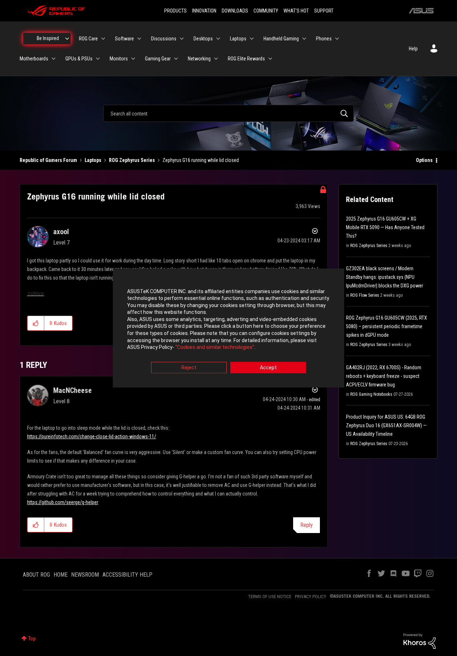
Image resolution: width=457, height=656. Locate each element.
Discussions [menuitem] (163, 38)
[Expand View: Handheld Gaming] (304, 39)
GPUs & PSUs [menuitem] (78, 58)
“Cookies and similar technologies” (214, 347)
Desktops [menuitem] (203, 38)
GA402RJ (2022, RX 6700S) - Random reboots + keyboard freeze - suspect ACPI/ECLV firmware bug (383, 376)
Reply (306, 525)
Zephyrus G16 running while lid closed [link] (200, 160)
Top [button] (32, 638)
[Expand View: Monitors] (133, 59)
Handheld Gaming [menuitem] (281, 38)
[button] (35, 323)
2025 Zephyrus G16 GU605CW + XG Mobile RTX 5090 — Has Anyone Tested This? (385, 227)
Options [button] (424, 160)
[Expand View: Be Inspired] (67, 38)
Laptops (93, 160)
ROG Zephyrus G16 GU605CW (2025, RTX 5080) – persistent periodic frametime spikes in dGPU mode (386, 326)
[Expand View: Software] (139, 39)
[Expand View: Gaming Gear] (176, 59)
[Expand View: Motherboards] (53, 59)
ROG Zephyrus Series (132, 160)
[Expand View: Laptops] (251, 39)
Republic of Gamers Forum (48, 160)
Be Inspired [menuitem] (48, 38)
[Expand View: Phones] (337, 39)
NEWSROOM (85, 574)
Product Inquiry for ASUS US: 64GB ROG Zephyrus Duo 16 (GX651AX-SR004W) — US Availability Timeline (386, 425)
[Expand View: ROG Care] (103, 39)
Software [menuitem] (124, 38)
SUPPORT (323, 11)
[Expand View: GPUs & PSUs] (97, 59)
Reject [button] (188, 367)
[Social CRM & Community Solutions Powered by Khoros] (419, 640)
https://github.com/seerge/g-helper (62, 502)
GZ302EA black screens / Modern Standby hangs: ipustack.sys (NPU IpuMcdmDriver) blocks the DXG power (384, 277)
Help (413, 48)
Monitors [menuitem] (119, 58)
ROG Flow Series (364, 295)
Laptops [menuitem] (238, 38)
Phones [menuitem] (324, 38)
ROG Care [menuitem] (88, 38)
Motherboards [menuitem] (34, 58)
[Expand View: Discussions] (181, 39)
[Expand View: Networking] (216, 59)
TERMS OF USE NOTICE (269, 596)
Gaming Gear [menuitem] (158, 58)
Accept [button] (268, 367)
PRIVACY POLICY (310, 596)
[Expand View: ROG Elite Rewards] (270, 59)
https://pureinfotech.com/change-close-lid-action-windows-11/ (91, 436)
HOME (60, 574)
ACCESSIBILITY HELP (127, 574)
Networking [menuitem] (199, 58)
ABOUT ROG (36, 574)
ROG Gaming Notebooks (371, 394)
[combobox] (228, 113)
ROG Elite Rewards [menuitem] (246, 58)
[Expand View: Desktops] (218, 39)
